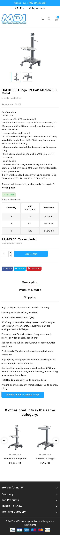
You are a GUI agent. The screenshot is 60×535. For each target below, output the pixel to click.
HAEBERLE (15, 98)
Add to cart (31, 254)
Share (9, 268)
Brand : (5, 98)
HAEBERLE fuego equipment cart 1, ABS (44, 458)
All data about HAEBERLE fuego (23, 394)
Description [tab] (30, 282)
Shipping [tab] (30, 297)
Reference (7, 104)
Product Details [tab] (30, 290)
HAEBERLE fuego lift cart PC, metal (15, 458)
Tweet (21, 268)
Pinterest (35, 268)
